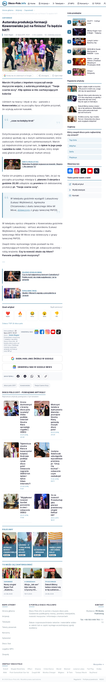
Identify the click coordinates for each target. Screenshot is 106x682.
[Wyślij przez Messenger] (25, 376)
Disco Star (6, 643)
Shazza (38, 669)
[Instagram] (47, 332)
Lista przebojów (74, 13)
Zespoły (5, 654)
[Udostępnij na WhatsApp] (32, 376)
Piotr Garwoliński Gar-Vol (19, 672)
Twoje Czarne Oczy (41, 385)
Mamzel (67, 669)
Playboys (73, 157)
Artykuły (45, 3)
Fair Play (90, 669)
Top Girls (73, 140)
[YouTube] (53, 332)
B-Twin (70, 672)
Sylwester (6, 638)
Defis (71, 152)
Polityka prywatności (90, 679)
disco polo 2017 (10, 385)
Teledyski (59, 3)
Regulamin (77, 679)
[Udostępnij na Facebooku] (18, 376)
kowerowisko (25, 385)
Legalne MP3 (7, 649)
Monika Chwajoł (49, 672)
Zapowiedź (28, 10)
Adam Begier (8, 35)
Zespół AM (36, 672)
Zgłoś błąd (58, 76)
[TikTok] (58, 332)
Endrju (99, 669)
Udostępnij (45, 76)
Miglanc (61, 672)
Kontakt (75, 195)
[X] (96, 171)
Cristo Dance (49, 669)
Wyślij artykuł (78, 184)
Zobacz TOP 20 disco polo (12, 323)
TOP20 (97, 3)
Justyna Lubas (78, 669)
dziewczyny (24, 210)
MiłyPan (72, 146)
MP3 (72, 3)
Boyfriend (93, 672)
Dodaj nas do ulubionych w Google (18, 76)
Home (32, 3)
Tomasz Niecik (81, 672)
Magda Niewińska (18, 669)
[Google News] (36, 332)
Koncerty (84, 3)
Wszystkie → (98, 664)
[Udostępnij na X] (39, 376)
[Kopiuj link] (45, 376)
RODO (102, 679)
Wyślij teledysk (78, 190)
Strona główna (7, 10)
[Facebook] (42, 332)
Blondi (58, 669)
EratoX (5, 669)
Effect (30, 669)
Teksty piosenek (9, 627)
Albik (5, 672)
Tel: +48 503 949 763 (92, 620)
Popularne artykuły (75, 81)
